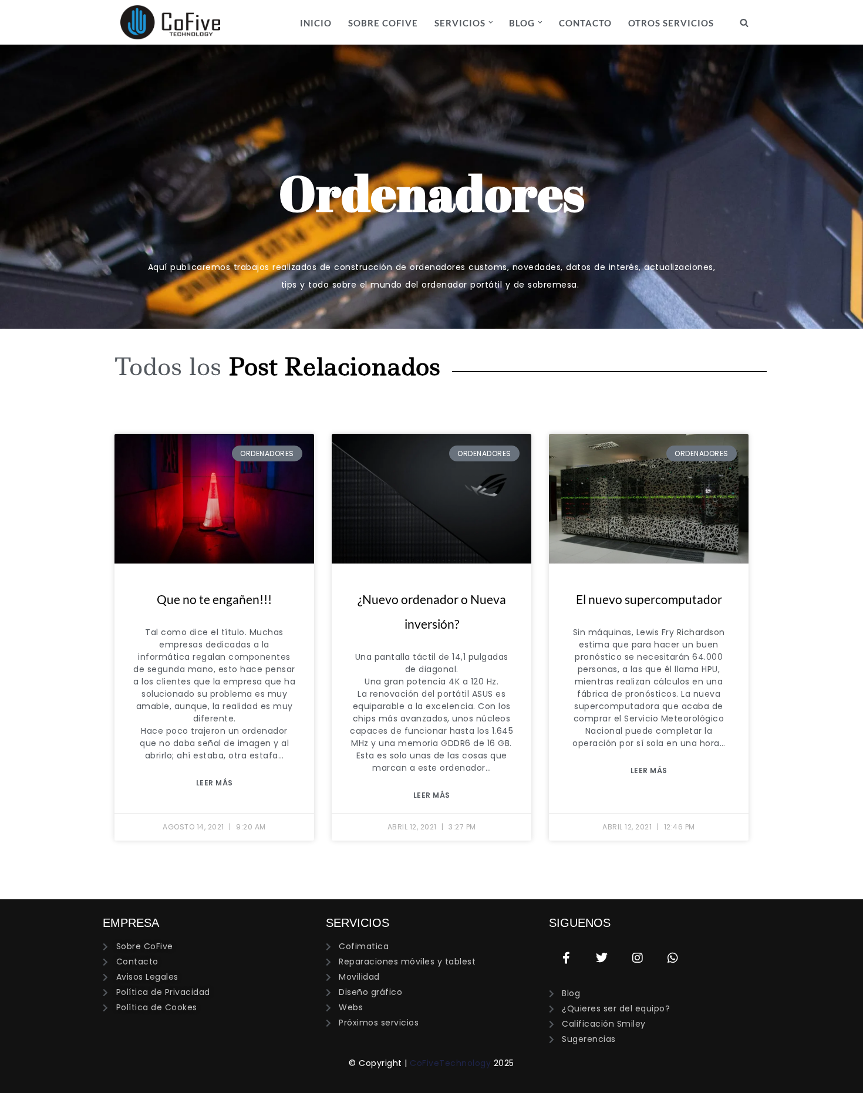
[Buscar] (744, 22)
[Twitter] (601, 958)
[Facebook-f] (566, 958)
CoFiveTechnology (450, 1063)
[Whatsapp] (672, 958)
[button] (490, 22)
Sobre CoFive (383, 23)
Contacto (585, 23)
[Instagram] (637, 958)
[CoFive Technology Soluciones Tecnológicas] (170, 22)
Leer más (214, 783)
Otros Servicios (671, 23)
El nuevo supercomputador (649, 599)
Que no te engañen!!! (214, 599)
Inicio (316, 23)
